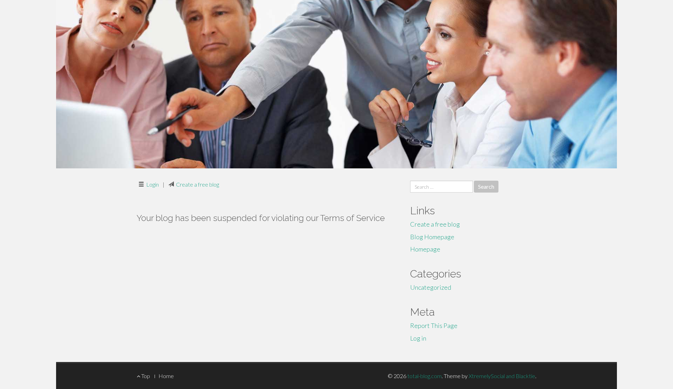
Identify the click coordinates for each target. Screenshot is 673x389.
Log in (418, 338)
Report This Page (433, 325)
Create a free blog (197, 184)
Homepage (425, 249)
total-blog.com (424, 376)
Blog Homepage (432, 237)
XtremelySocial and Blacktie (502, 376)
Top (145, 376)
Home (166, 376)
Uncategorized (430, 287)
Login (152, 184)
